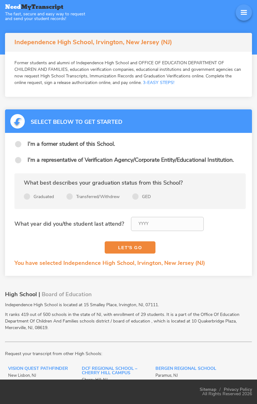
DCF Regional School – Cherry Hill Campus (109, 371)
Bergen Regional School (185, 368)
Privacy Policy (238, 389)
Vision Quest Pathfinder (38, 368)
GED (146, 197)
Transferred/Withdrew (98, 197)
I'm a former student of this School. (71, 144)
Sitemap (208, 389)
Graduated (44, 197)
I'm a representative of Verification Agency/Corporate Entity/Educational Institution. (131, 160)
